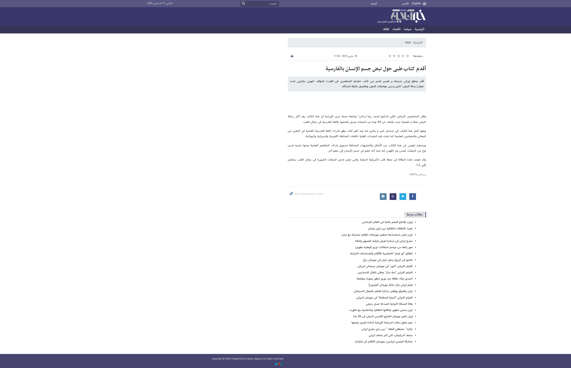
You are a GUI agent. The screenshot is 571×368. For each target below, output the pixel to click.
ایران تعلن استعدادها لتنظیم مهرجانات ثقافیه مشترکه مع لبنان (377, 235)
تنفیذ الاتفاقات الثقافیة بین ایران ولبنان (390, 228)
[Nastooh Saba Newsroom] (277, 364)
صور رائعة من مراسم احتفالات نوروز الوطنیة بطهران (384, 247)
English (416, 4)
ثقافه (386, 29)
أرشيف (373, 4)
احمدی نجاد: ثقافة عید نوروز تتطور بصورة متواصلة (385, 279)
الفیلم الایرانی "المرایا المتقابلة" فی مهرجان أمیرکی (384, 298)
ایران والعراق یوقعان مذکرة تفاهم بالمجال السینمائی (383, 291)
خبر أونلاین (401, 16)
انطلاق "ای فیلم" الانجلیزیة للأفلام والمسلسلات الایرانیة (381, 253)
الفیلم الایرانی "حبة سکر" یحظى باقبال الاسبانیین (385, 272)
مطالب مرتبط (414, 214)
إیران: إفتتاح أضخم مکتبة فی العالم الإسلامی (387, 222)
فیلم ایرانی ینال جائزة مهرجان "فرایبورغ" (390, 285)
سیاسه (407, 29)
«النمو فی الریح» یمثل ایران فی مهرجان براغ (388, 260)
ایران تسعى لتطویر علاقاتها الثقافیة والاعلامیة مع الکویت (381, 310)
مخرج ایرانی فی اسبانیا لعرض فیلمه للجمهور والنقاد (384, 241)
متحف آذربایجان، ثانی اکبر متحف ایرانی (391, 335)
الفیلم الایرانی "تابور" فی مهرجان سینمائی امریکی (385, 266)
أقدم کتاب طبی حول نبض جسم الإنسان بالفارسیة (376, 68)
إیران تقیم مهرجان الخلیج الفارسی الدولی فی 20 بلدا (383, 316)
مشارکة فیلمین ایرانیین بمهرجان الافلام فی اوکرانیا (384, 341)
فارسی (405, 4)
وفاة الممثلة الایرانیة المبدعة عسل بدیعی (389, 304)
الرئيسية (419, 29)
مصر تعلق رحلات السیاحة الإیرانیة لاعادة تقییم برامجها (382, 323)
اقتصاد (396, 29)
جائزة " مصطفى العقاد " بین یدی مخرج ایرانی (387, 329)
